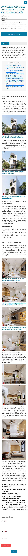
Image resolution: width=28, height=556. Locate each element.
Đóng (14, 551)
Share (26, 30)
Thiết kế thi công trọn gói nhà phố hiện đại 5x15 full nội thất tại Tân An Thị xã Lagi (15, 81)
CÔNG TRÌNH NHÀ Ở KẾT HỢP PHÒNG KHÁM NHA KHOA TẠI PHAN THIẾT (15, 67)
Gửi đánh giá (6, 545)
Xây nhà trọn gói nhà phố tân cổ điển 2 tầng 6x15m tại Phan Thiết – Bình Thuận (15, 86)
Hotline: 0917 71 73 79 (14, 34)
